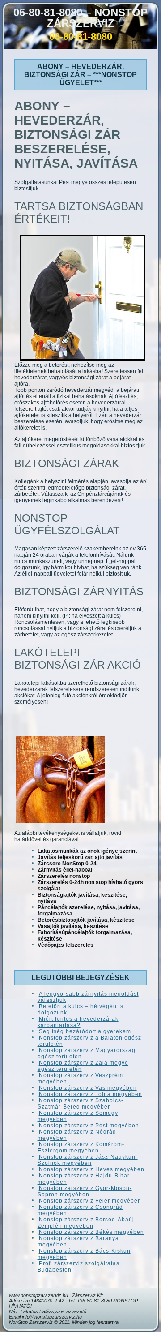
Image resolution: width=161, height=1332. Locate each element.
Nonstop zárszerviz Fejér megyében (90, 1201)
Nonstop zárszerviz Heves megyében (91, 1169)
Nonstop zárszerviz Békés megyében (91, 1232)
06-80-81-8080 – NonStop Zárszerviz (80, 17)
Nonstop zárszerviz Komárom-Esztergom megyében (81, 1147)
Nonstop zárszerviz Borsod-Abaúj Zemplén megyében (86, 1222)
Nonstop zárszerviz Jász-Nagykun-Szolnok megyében (88, 1160)
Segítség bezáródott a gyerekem (85, 1031)
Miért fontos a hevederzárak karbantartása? (78, 1022)
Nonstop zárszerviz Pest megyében (89, 1125)
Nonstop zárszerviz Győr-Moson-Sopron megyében (85, 1191)
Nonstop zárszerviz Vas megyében (88, 1088)
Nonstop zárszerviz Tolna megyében (90, 1094)
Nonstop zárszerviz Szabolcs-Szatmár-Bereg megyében (80, 1103)
